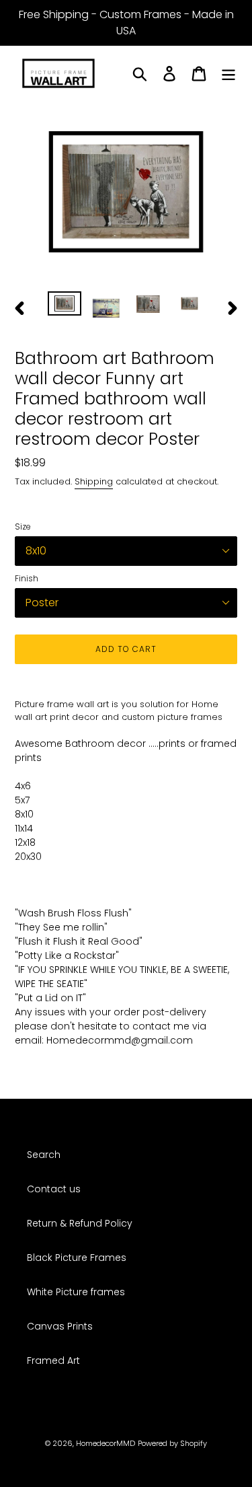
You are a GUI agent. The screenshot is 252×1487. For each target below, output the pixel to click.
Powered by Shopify (172, 1443)
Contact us (54, 1189)
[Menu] (228, 73)
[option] (64, 306)
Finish (26, 578)
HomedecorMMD (105, 1443)
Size (23, 526)
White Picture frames (76, 1292)
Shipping (94, 481)
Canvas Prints (60, 1326)
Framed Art (53, 1360)
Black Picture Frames (76, 1257)
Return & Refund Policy (79, 1223)
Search (43, 1154)
